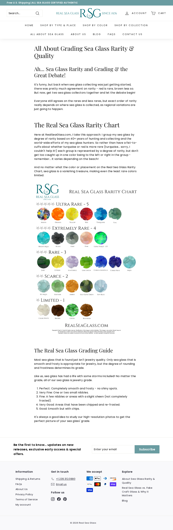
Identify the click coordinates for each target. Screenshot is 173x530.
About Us (78, 34)
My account (23, 504)
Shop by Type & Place (58, 25)
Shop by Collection (131, 25)
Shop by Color (95, 25)
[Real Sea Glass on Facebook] (59, 499)
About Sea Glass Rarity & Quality (138, 480)
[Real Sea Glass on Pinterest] (65, 499)
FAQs (112, 34)
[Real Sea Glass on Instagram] (53, 499)
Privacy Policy (24, 494)
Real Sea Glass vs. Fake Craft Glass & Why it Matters (137, 491)
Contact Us (132, 34)
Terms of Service (27, 499)
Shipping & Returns (28, 479)
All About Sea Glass (47, 34)
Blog (97, 34)
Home (29, 25)
